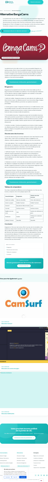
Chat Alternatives (7, 10)
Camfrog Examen (3, 460)
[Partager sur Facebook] (38, 475)
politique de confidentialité (39, 460)
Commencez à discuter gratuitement (23, 437)
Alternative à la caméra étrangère (10, 368)
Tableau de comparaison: (12, 252)
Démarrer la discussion (36, 2)
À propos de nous (37, 462)
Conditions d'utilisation (38, 458)
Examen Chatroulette (4, 458)
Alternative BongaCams (21, 462)
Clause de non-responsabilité (39, 467)
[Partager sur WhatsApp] (44, 475)
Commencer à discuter (23, 265)
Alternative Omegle (21, 455)
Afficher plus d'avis (5, 466)
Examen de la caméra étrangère (6, 462)
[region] (15, 473)
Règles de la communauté (39, 455)
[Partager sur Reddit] (41, 475)
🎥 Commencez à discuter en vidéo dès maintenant (14, 31)
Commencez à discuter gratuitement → (24, 82)
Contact (35, 465)
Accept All (23, 477)
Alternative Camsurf (6, 323)
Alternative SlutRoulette (7, 413)
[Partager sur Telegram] (47, 475)
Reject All (15, 477)
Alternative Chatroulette (22, 458)
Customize (8, 477)
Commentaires (3, 453)
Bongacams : (9, 247)
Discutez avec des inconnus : (12, 249)
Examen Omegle (3, 455)
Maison (1, 10)
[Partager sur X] (35, 475)
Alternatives (20, 453)
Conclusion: (9, 254)
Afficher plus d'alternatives (23, 466)
